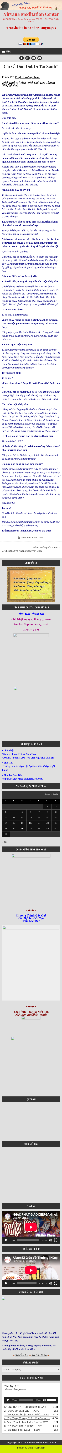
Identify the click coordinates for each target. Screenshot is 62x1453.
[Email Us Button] (39, 58)
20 (30, 823)
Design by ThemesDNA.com (31, 1448)
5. (26, 1422)
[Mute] (50, 1240)
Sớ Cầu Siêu (39, 1355)
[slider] (52, 1400)
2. (21, 1410)
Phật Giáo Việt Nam (27, 77)
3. (27, 1414)
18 (14, 823)
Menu (8, 51)
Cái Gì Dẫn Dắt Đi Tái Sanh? (31, 66)
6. (23, 1426)
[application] (31, 1227)
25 (14, 828)
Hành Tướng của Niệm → (46, 547)
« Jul (4, 842)
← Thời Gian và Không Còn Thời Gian (22, 551)
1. (25, 1407)
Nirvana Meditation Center (31, 14)
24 (5, 828)
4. (27, 1418)
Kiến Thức (37, 537)
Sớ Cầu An (21, 1355)
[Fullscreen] (56, 1240)
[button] (4, 584)
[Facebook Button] (21, 58)
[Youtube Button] (33, 58)
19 (22, 823)
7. (22, 1429)
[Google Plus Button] (27, 58)
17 (6, 823)
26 (22, 828)
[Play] (6, 1240)
